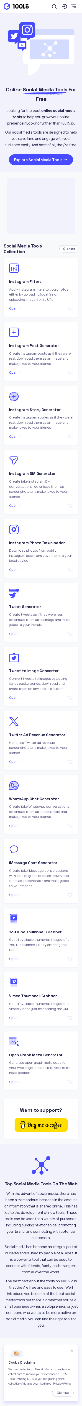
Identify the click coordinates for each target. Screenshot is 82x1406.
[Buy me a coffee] (41, 1125)
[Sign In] (64, 6)
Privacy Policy (62, 1383)
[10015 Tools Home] (16, 6)
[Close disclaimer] (71, 1351)
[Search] (54, 6)
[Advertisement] (41, 206)
